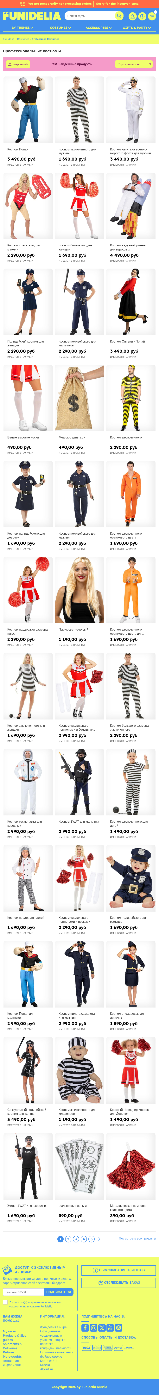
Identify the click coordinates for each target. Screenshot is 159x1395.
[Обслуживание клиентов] (142, 16)
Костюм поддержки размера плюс (27, 631)
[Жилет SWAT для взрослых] (28, 1166)
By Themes (21, 27)
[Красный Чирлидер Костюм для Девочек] (131, 1070)
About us (47, 1369)
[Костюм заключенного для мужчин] (79, 109)
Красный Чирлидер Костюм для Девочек (129, 1112)
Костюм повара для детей (25, 918)
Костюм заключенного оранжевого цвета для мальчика (126, 631)
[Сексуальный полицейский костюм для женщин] (28, 1070)
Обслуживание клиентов (121, 1270)
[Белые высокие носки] (28, 398)
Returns (9, 1352)
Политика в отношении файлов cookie (56, 1354)
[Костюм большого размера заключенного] (131, 686)
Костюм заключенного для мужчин (77, 151)
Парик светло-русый (73, 629)
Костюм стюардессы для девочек (127, 1016)
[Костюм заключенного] (131, 398)
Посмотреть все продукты (137, 1238)
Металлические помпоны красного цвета (128, 1208)
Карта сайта (48, 1361)
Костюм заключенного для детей (129, 824)
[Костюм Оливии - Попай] (131, 302)
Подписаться (58, 1292)
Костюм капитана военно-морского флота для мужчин (130, 151)
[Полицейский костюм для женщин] (28, 302)
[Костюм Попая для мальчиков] (28, 974)
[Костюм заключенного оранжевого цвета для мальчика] (131, 590)
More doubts (12, 1356)
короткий (20, 64)
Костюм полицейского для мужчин (77, 535)
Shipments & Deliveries (12, 1346)
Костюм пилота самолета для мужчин (77, 1016)
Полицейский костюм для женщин (25, 343)
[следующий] (99, 1238)
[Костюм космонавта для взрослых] (28, 782)
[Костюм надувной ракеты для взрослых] (131, 206)
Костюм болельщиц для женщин (75, 247)
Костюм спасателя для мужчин (23, 247)
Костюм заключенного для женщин (26, 728)
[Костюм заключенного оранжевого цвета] (131, 494)
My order (9, 1331)
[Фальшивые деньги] (79, 1166)
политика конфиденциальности (55, 1346)
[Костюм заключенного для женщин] (28, 686)
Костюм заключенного (126, 437)
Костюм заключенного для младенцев (77, 1112)
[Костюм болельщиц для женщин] (79, 206)
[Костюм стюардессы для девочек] (131, 974)
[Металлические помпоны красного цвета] (131, 1166)
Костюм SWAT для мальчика (79, 821)
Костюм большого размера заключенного (129, 728)
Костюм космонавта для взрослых (24, 824)
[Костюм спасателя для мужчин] (28, 206)
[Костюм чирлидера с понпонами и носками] (79, 878)
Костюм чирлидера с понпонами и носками (74, 920)
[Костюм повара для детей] (28, 878)
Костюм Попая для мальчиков (20, 1016)
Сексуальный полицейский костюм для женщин (26, 1112)
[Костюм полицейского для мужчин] (79, 494)
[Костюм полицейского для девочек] (28, 494)
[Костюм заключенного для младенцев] (79, 1070)
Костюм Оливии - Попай (127, 341)
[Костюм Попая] (28, 109)
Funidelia (8, 38)
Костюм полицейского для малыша (129, 920)
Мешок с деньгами (72, 437)
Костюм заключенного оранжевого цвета (126, 535)
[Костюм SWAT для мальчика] (79, 782)
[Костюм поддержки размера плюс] (28, 590)
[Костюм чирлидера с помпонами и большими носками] (79, 686)
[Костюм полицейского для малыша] (131, 878)
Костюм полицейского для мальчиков (77, 343)
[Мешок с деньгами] (79, 398)
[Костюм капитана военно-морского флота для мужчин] (131, 109)
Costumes (58, 27)
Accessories (97, 27)
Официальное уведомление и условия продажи (52, 1335)
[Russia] (85, 1328)
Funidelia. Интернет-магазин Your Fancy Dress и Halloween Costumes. (32, 16)
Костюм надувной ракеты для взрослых (128, 247)
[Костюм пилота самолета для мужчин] (79, 974)
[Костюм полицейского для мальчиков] (79, 302)
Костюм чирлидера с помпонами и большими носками (76, 728)
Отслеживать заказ (121, 1282)
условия (34, 1306)
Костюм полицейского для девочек (26, 535)
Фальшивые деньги (73, 1206)
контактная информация (12, 1363)
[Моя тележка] (152, 16)
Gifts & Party (135, 27)
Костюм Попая (17, 149)
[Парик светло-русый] (79, 590)
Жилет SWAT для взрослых (27, 1206)
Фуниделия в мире (53, 1327)
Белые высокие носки (23, 437)
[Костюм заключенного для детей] (131, 782)
